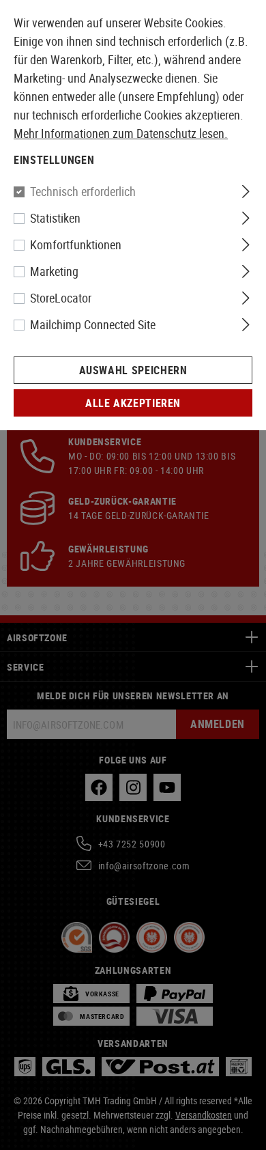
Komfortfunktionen (75, 244)
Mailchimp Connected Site (93, 324)
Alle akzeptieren (133, 402)
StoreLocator (60, 298)
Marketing (54, 271)
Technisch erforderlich (83, 191)
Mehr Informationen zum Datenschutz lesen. (121, 133)
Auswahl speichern (133, 370)
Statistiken (55, 218)
